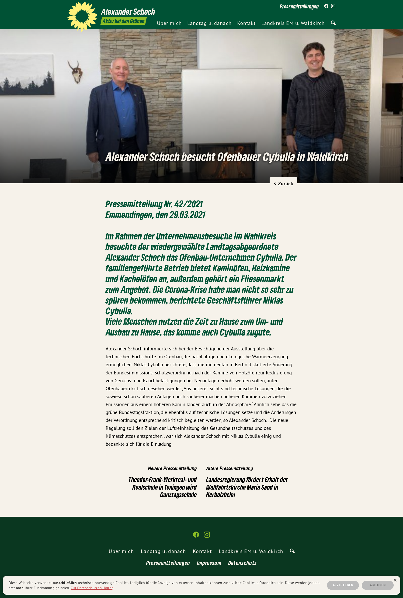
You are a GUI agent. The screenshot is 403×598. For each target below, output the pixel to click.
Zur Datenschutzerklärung (92, 587)
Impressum (209, 562)
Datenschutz (242, 562)
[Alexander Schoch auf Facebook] (326, 6)
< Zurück (283, 183)
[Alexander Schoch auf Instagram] (333, 6)
